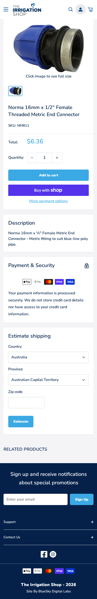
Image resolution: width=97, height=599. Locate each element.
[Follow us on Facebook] (44, 554)
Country (15, 346)
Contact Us (12, 537)
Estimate (20, 421)
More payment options (48, 201)
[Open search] (71, 9)
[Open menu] (6, 9)
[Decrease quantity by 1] (32, 158)
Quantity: (16, 157)
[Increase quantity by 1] (57, 158)
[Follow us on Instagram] (53, 554)
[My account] (80, 9)
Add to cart (48, 175)
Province (15, 369)
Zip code (15, 391)
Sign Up (81, 499)
